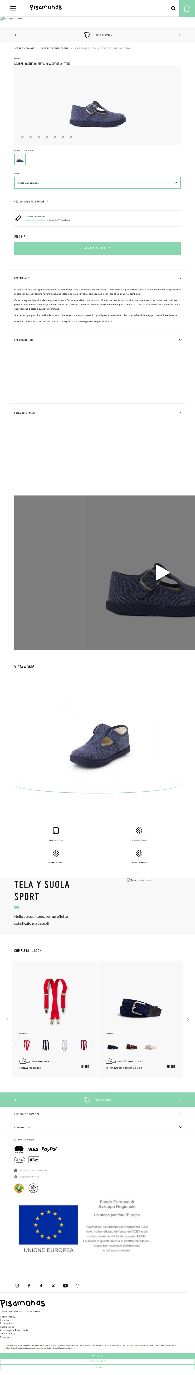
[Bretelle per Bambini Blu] (46, 1045)
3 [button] (39, 137)
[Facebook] (28, 1286)
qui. (71, 1348)
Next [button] (179, 35)
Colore (23, 150)
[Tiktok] (41, 1286)
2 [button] (30, 137)
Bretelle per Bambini (30, 1068)
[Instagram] (16, 1286)
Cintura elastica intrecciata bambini (124, 1068)
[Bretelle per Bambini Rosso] (27, 1045)
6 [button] (63, 137)
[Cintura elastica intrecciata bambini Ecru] (151, 1045)
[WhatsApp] (77, 1286)
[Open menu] (13, 8)
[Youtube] (65, 1286)
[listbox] (97, 161)
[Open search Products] (173, 8)
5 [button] (55, 137)
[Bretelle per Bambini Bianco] (65, 1045)
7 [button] (71, 137)
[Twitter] (53, 1286)
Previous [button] (16, 35)
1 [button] (22, 137)
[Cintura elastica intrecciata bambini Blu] (113, 1045)
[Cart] (187, 8)
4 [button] (47, 137)
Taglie (17, 173)
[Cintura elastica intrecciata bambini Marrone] (132, 1045)
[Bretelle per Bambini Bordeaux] (84, 1045)
